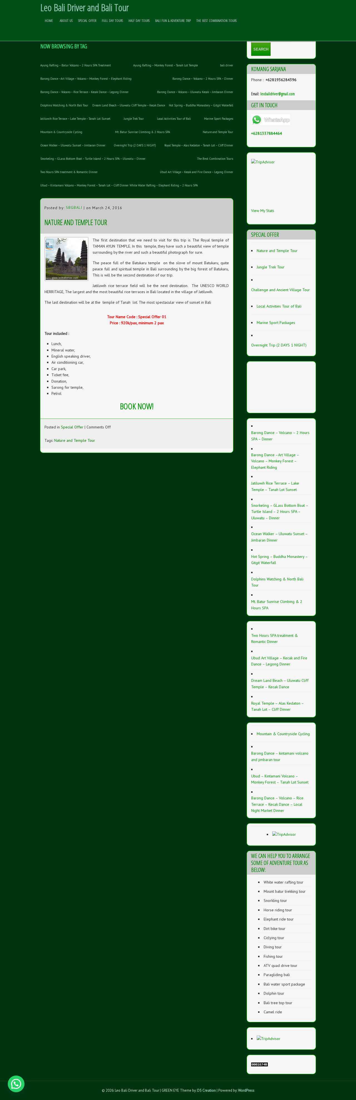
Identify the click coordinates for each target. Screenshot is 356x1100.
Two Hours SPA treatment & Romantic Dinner (69, 172)
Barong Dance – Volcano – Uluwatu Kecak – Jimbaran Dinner (195, 92)
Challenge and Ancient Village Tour (280, 289)
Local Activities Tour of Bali (174, 119)
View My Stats (262, 210)
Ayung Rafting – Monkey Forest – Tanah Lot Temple (165, 65)
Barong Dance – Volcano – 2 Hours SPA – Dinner (202, 79)
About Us (66, 20)
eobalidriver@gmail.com (277, 93)
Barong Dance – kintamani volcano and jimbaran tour (279, 756)
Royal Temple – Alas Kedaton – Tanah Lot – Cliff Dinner (198, 145)
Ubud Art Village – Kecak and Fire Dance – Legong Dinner (196, 172)
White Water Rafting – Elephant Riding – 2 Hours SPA (164, 185)
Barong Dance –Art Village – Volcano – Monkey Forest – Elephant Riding (86, 79)
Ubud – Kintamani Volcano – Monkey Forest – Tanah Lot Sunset (279, 779)
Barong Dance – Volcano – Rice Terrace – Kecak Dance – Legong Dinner (84, 92)
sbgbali (74, 207)
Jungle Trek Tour (134, 119)
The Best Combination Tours (216, 20)
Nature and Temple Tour (218, 132)
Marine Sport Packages (218, 119)
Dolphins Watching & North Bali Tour (64, 105)
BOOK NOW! (137, 406)
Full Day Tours (112, 20)
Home (49, 20)
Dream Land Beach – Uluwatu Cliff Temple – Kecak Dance (128, 105)
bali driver (226, 65)
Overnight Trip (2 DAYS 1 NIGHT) (135, 145)
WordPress (246, 1090)
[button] (16, 1084)
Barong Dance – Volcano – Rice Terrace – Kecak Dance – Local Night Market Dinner (277, 804)
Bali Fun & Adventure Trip (173, 20)
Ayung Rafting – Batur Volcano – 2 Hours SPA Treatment (75, 65)
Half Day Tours (139, 20)
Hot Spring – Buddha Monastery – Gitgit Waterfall (201, 105)
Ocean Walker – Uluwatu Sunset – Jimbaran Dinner (72, 145)
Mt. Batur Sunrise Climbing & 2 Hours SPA (142, 132)
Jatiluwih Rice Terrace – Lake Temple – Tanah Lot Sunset (75, 119)
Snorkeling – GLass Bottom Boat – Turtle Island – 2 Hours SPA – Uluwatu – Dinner (92, 159)
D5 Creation (206, 1090)
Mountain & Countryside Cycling (61, 132)
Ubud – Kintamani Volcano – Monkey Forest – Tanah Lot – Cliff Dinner (84, 185)
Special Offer (87, 20)
